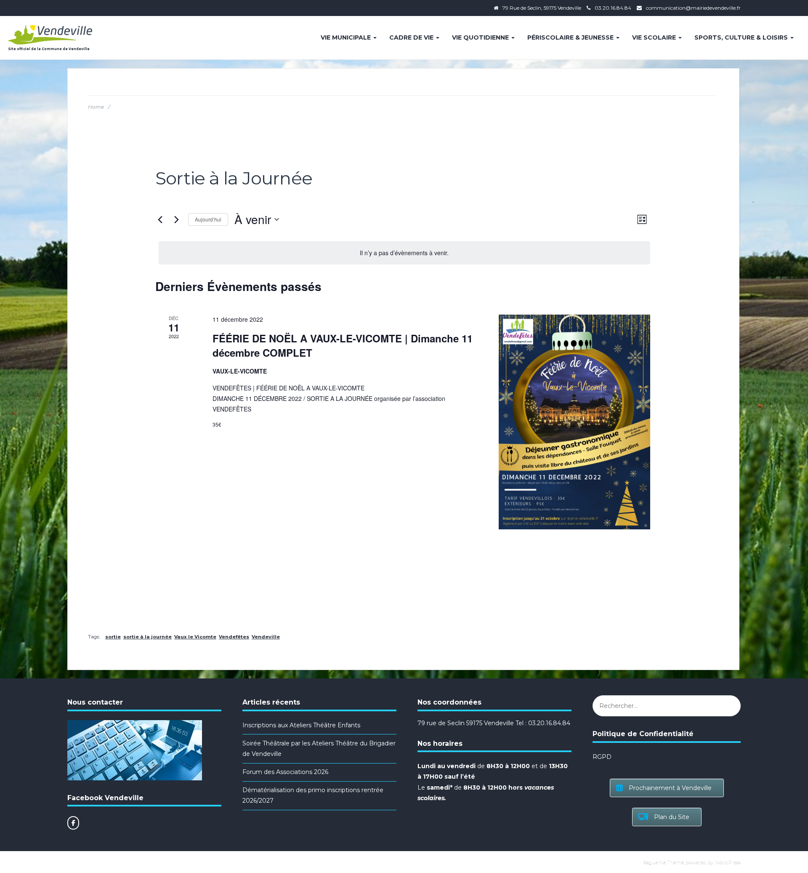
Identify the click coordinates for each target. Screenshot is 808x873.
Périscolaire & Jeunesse (571, 37)
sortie (113, 637)
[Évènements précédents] (160, 219)
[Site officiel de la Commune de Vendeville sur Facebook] (73, 823)
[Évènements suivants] (177, 219)
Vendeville (266, 637)
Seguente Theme (663, 862)
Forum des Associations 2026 (285, 772)
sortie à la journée (147, 637)
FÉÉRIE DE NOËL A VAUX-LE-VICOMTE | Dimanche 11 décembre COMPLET (343, 345)
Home (96, 107)
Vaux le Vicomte (195, 637)
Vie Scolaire (655, 37)
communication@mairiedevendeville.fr (693, 8)
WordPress (728, 862)
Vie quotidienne (481, 37)
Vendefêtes (234, 637)
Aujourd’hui (208, 219)
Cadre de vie (412, 37)
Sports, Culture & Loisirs (741, 37)
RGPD (602, 757)
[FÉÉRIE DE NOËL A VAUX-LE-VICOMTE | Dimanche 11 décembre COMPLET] (574, 422)
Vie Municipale (346, 37)
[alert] (404, 252)
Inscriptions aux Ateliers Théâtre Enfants (301, 725)
